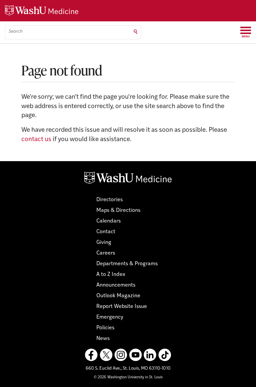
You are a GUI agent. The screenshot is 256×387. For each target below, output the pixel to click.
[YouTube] (135, 355)
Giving (103, 242)
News (103, 338)
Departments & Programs (127, 264)
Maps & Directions (118, 210)
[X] (106, 355)
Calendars (108, 221)
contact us (36, 139)
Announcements (115, 285)
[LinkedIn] (150, 355)
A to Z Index (110, 274)
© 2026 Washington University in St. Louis (128, 377)
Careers (105, 253)
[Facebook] (91, 355)
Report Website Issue (121, 306)
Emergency (109, 317)
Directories (109, 200)
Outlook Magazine (118, 296)
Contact (105, 232)
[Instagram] (120, 355)
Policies (105, 328)
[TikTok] (164, 355)
